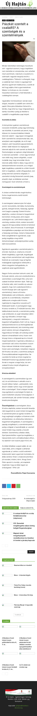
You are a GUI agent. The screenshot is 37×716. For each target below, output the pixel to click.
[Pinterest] (14, 486)
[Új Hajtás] (18, 4)
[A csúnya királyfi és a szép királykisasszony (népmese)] (7, 515)
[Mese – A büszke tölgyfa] (7, 577)
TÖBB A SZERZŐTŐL (27, 508)
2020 (11, 17)
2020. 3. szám (19, 17)
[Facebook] (4, 486)
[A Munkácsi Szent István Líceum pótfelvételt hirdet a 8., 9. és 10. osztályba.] (10, 630)
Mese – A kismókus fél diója (23, 595)
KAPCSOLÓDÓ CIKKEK (10, 508)
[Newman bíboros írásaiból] (7, 567)
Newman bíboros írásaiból (23, 565)
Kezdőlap (5, 17)
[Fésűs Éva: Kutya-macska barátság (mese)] (7, 587)
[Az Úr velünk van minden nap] (27, 657)
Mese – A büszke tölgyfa (22, 575)
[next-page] (6, 545)
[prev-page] (3, 545)
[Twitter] (9, 486)
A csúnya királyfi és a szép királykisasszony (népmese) (23, 515)
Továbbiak (18, 615)
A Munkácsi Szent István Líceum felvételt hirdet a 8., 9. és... (9, 667)
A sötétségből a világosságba (29, 500)
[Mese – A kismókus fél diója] (7, 597)
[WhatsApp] (18, 486)
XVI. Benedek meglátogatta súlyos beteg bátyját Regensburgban (24, 525)
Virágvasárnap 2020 (8, 499)
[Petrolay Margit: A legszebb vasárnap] (7, 607)
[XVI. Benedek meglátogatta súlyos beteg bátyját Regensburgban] (7, 525)
